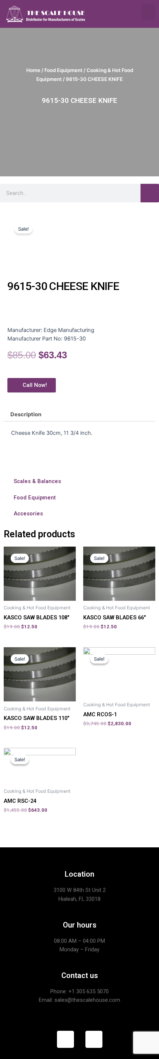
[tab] (79, 414)
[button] (148, 12)
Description (25, 414)
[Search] (150, 193)
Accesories (28, 513)
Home (33, 70)
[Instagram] (93, 1039)
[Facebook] (65, 1039)
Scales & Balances (37, 481)
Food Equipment (63, 70)
